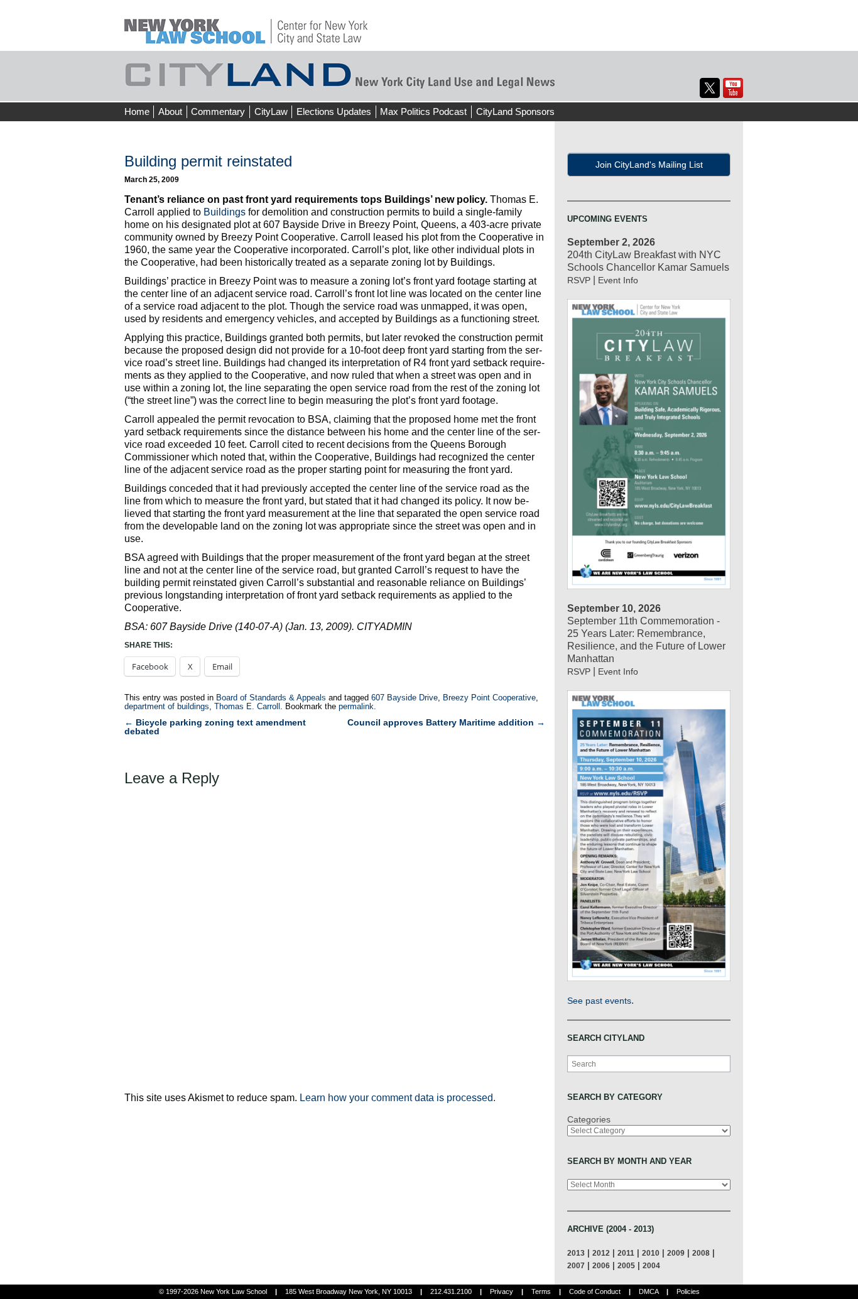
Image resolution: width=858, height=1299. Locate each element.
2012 (601, 1253)
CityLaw (271, 111)
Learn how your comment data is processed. (398, 1097)
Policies (688, 1291)
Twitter (710, 88)
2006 (601, 1265)
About (170, 111)
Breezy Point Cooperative (489, 697)
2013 (576, 1253)
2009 (676, 1253)
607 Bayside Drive (404, 697)
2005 (626, 1265)
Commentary (218, 111)
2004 (651, 1265)
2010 (651, 1253)
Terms (541, 1291)
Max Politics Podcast (423, 111)
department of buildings (166, 706)
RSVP (578, 280)
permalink (356, 706)
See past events (599, 1001)
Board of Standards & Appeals (271, 697)
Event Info (618, 280)
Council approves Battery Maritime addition (446, 722)
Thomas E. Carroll (247, 706)
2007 (576, 1265)
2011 (625, 1253)
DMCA (648, 1291)
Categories (589, 1119)
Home (136, 111)
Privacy (501, 1291)
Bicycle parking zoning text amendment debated (215, 726)
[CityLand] (245, 24)
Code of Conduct (595, 1291)
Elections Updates (333, 111)
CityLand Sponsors (515, 111)
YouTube (733, 88)
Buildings (225, 212)
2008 (701, 1253)
